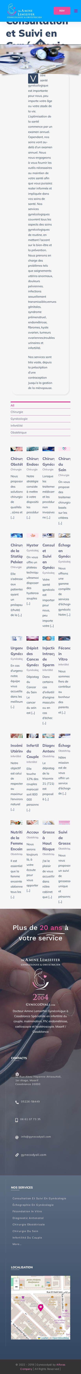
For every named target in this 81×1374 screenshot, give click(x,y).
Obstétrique (49, 756)
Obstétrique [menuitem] (19, 432)
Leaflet (44, 1337)
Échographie (69, 745)
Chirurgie (16, 469)
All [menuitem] (12, 405)
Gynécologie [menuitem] (19, 419)
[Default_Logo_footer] (40, 959)
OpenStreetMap (60, 1337)
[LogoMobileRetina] (24, 5)
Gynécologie (34, 550)
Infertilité (47, 670)
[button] (40, 1307)
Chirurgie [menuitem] (17, 412)
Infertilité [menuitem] (17, 425)
